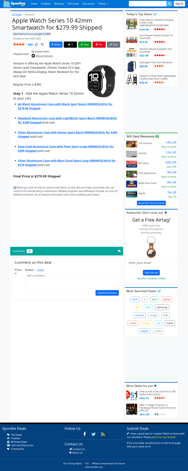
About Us (77, 452)
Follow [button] (102, 3)
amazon (139, 315)
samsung (162, 307)
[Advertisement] (66, 224)
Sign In (179, 3)
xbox (135, 299)
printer (146, 323)
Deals (34, 3)
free (165, 315)
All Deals (16, 14)
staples (144, 331)
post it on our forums (164, 437)
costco (158, 331)
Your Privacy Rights (72, 463)
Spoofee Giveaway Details (151, 278)
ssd (158, 323)
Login (40, 270)
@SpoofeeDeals (44, 56)
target (153, 315)
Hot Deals (16, 434)
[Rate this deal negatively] (42, 44)
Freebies (46, 3)
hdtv (148, 307)
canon (133, 323)
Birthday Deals (18, 441)
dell (138, 307)
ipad (154, 299)
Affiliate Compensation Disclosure (108, 463)
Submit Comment (107, 292)
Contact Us (79, 449)
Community (17, 448)
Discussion (89, 3)
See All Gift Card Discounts (151, 203)
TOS (87, 463)
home (170, 323)
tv (145, 299)
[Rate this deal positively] (36, 44)
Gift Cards (73, 3)
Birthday (59, 3)
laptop (166, 299)
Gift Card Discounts (140, 136)
